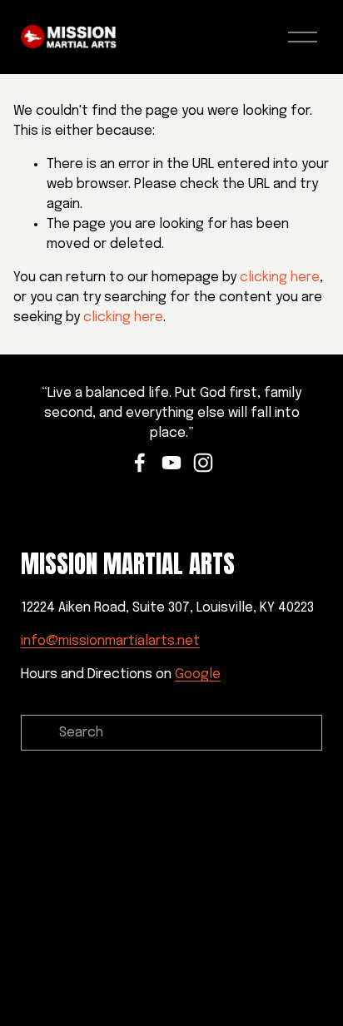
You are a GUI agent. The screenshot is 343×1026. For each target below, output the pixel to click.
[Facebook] (140, 463)
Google (198, 674)
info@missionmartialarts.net (110, 641)
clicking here (280, 277)
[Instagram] (203, 463)
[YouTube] (171, 463)
